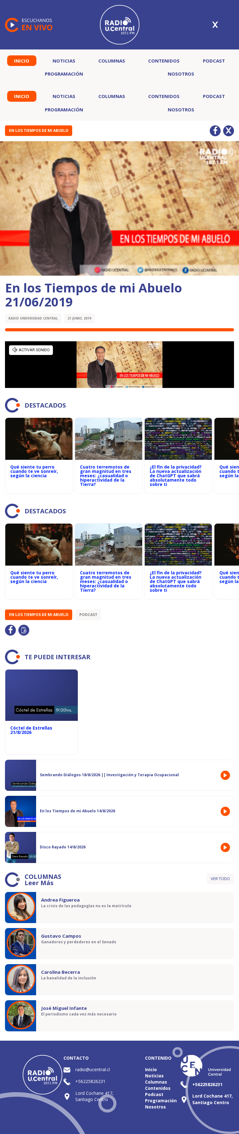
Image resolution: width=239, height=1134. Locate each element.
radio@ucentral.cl (92, 1069)
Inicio (21, 61)
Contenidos (164, 61)
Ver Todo (220, 878)
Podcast (214, 61)
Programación (64, 74)
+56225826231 (90, 1081)
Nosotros (181, 74)
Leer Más (39, 883)
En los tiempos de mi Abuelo (38, 130)
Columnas (111, 61)
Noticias (64, 61)
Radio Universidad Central (33, 318)
